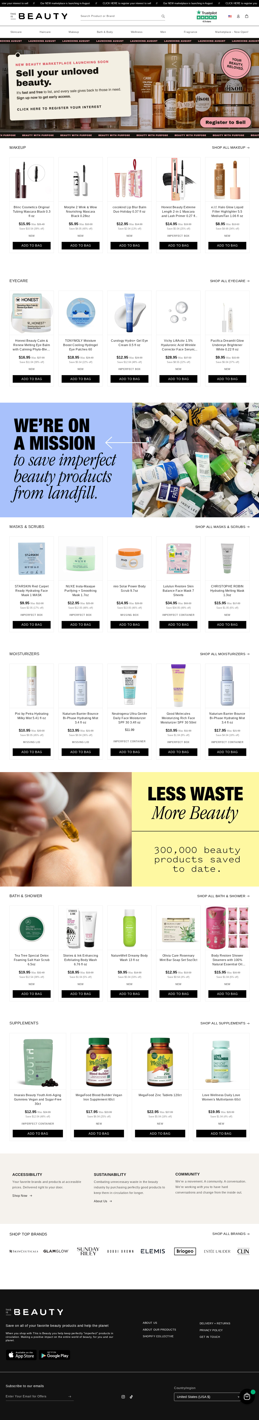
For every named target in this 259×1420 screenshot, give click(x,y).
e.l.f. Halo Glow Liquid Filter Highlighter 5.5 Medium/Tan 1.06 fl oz (227, 212)
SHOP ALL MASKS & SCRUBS (220, 527)
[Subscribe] (69, 1396)
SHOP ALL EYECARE (228, 281)
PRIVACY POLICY (211, 1330)
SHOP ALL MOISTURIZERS (223, 654)
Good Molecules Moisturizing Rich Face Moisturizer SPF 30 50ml (178, 718)
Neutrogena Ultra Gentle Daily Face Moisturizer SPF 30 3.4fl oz (129, 718)
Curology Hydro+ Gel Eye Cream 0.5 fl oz (129, 343)
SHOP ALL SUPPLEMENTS (222, 1023)
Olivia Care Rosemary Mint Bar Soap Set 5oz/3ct (178, 958)
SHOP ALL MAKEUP (228, 147)
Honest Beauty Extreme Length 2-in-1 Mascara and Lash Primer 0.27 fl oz (178, 212)
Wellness (137, 31)
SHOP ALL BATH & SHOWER (221, 896)
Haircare (45, 31)
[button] (247, 16)
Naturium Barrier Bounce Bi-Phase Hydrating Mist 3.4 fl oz (81, 718)
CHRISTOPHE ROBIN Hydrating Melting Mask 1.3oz (227, 591)
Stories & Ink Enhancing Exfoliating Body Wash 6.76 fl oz (80, 960)
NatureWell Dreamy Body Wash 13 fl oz (129, 958)
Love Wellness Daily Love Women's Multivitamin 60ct (221, 1097)
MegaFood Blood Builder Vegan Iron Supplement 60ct (99, 1097)
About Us (100, 1201)
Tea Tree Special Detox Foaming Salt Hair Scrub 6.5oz (32, 960)
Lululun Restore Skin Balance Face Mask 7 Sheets (178, 591)
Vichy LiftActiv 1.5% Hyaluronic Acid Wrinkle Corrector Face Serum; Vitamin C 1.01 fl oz (178, 345)
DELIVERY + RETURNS (215, 1323)
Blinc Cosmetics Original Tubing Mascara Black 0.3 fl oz (31, 212)
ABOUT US (150, 1322)
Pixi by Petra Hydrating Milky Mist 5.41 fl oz (32, 716)
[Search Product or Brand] (163, 16)
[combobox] (123, 16)
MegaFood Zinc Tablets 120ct (160, 1095)
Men (163, 31)
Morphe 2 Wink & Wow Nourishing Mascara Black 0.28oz (80, 212)
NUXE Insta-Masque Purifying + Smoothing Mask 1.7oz (80, 591)
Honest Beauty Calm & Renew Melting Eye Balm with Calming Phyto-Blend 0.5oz (31, 345)
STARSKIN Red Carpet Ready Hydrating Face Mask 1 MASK (32, 591)
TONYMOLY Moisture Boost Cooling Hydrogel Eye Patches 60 (80, 345)
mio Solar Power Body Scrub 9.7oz (129, 588)
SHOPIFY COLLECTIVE (158, 1336)
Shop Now (19, 1195)
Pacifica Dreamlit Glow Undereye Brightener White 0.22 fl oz (227, 345)
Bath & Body (105, 31)
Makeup (74, 31)
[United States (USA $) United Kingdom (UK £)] (207, 1397)
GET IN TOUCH (210, 1336)
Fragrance (190, 31)
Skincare (16, 31)
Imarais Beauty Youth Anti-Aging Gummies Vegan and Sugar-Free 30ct (38, 1099)
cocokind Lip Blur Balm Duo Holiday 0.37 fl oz (129, 209)
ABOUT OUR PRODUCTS (159, 1329)
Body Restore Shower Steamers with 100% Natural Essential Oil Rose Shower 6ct (227, 960)
